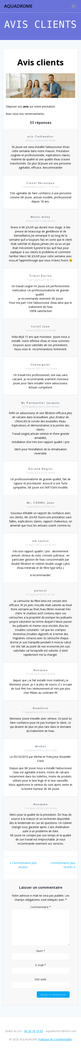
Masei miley (40, 216)
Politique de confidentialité (55, 1039)
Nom (40, 951)
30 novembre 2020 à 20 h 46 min (40, 406)
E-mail (40, 965)
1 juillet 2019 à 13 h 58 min (40, 472)
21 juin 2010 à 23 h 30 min (40, 674)
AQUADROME (18, 6)
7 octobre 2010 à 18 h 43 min (40, 808)
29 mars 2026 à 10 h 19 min (40, 140)
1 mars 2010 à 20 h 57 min (40, 506)
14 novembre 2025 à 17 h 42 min (40, 186)
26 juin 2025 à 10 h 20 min (40, 221)
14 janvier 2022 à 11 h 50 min (40, 368)
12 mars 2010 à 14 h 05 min (40, 545)
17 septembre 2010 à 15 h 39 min (40, 712)
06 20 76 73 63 (33, 1031)
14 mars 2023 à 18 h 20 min (40, 330)
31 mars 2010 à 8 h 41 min (40, 594)
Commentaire (40, 907)
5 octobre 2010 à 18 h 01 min (40, 750)
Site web (40, 979)
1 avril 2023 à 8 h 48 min (40, 279)
